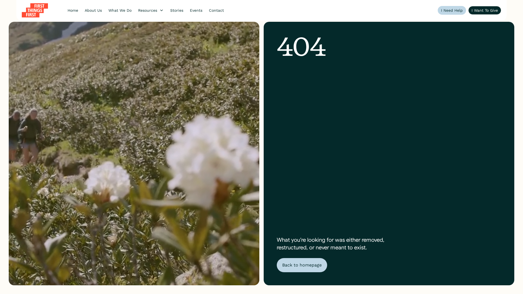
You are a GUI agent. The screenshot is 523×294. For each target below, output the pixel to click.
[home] (35, 10)
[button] (151, 10)
